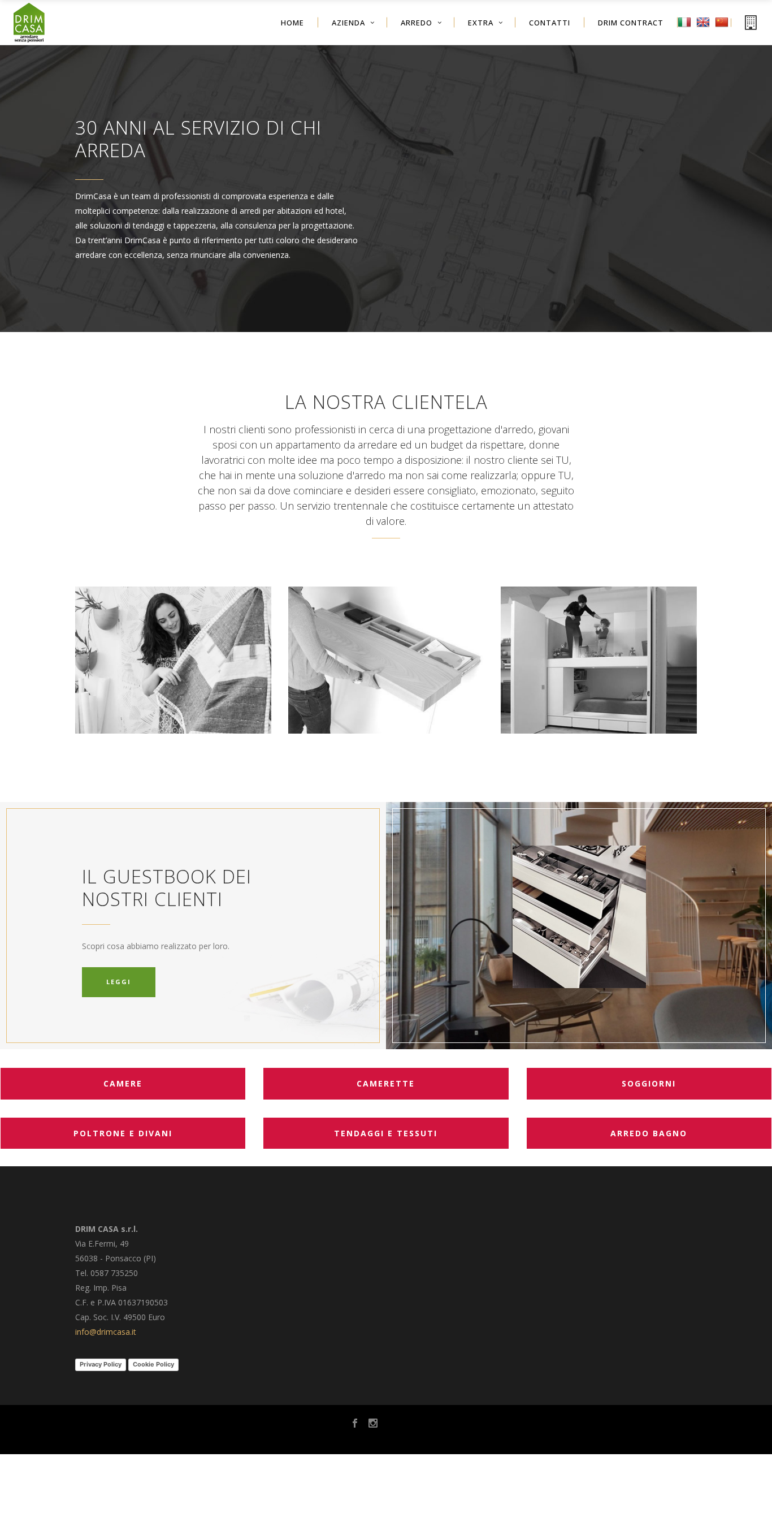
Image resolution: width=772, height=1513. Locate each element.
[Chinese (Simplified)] (723, 30)
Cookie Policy (153, 1364)
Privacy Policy (101, 1364)
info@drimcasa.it (105, 1331)
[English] (704, 30)
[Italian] (686, 30)
